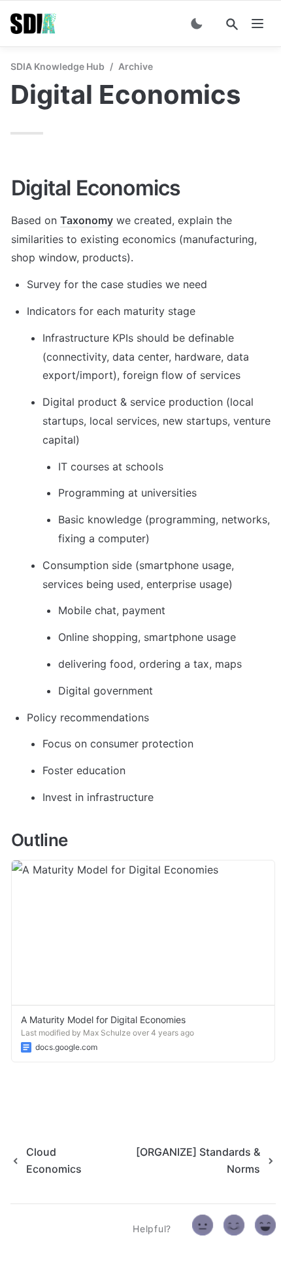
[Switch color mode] (196, 23)
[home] (33, 23)
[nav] (257, 23)
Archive (135, 66)
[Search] (232, 24)
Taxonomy (86, 220)
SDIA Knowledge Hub (57, 66)
